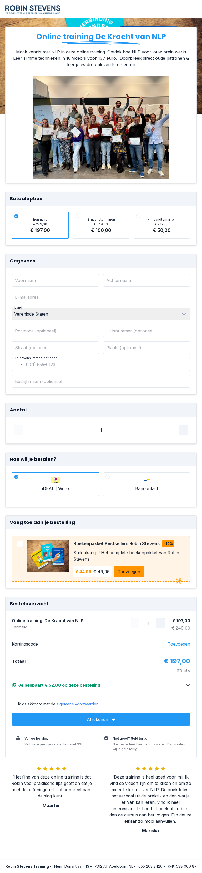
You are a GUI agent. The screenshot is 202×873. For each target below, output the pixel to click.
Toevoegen (129, 571)
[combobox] (18, 364)
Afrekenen (98, 719)
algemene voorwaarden (77, 704)
